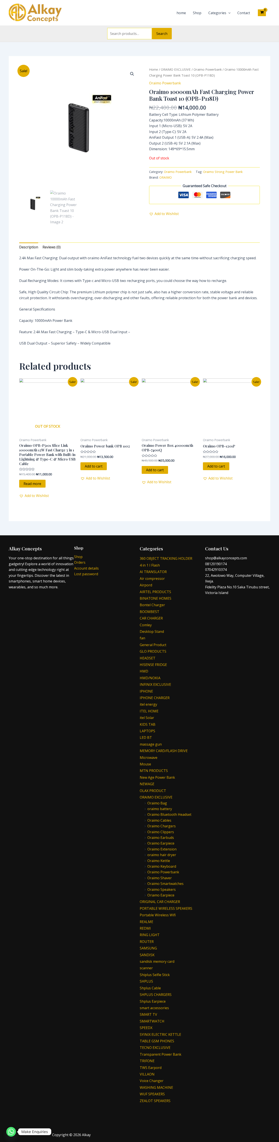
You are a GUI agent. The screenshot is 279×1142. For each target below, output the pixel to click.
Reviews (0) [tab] (52, 247)
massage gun (151, 744)
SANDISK (147, 955)
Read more (32, 483)
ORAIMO (165, 177)
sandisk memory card (157, 961)
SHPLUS (146, 981)
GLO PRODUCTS (153, 651)
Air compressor (152, 578)
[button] (132, 74)
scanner (146, 968)
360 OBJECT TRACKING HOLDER (166, 558)
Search (161, 33)
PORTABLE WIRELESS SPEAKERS (166, 908)
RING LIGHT (150, 934)
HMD (144, 671)
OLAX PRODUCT (153, 790)
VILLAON (147, 1074)
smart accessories (154, 1007)
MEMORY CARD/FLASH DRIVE (164, 750)
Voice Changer (151, 1080)
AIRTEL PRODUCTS (155, 591)
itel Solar (147, 717)
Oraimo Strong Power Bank (223, 172)
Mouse (145, 764)
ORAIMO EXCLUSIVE (176, 69)
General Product (153, 644)
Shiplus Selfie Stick (155, 974)
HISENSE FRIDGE (153, 664)
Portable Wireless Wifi (158, 915)
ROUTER (147, 941)
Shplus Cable (150, 988)
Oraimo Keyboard (161, 866)
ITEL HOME (149, 711)
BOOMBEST (149, 611)
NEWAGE (147, 784)
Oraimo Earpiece (160, 843)
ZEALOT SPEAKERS (155, 1100)
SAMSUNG (148, 948)
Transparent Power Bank (160, 1054)
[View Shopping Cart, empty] (262, 12)
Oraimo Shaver (159, 878)
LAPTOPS (147, 731)
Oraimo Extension (162, 849)
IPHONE (146, 691)
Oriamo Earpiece (160, 895)
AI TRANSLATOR (153, 571)
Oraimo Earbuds (160, 837)
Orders (79, 562)
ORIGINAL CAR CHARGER (160, 901)
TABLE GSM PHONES (157, 1041)
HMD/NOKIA (150, 678)
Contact (243, 12)
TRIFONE (147, 1060)
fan (142, 638)
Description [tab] (28, 247)
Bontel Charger (152, 605)
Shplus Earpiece (153, 1001)
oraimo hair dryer (161, 854)
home (181, 12)
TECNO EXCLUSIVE (155, 1047)
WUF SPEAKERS (152, 1094)
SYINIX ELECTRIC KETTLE (160, 1034)
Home (153, 69)
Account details (86, 568)
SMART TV (148, 1014)
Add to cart (93, 466)
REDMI (145, 928)
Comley (146, 625)
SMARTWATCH (152, 1021)
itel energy (148, 704)
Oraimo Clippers (160, 832)
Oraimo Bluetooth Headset (169, 814)
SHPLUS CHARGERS (156, 994)
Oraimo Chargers (161, 826)
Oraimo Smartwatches (165, 883)
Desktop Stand (152, 631)
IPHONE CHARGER (155, 697)
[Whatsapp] (11, 1132)
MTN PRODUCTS (154, 770)
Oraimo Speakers (161, 889)
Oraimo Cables (159, 820)
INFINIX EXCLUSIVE (155, 684)
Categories (217, 12)
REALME (146, 921)
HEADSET (147, 658)
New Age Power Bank (157, 777)
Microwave (148, 757)
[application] (228, 13)
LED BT (146, 737)
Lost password (86, 574)
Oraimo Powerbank (208, 69)
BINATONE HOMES (155, 598)
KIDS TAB (147, 724)
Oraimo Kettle (158, 860)
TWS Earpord (151, 1067)
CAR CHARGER (151, 618)
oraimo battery (159, 808)
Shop (197, 12)
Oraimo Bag (157, 803)
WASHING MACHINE (156, 1087)
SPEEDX (146, 1027)
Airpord (146, 585)
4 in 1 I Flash (150, 565)
